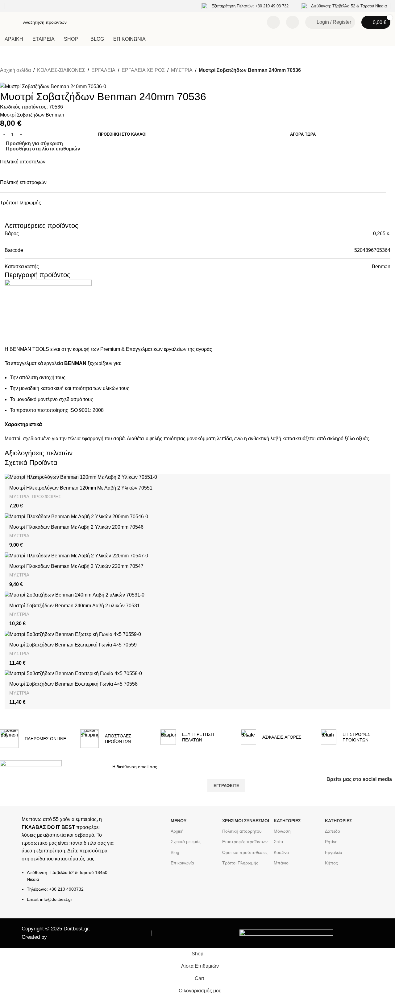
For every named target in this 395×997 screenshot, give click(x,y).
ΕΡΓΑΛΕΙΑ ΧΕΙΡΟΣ (143, 70)
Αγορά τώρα (303, 134)
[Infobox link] (245, 6)
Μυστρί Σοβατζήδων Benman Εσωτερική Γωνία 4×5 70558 (73, 684)
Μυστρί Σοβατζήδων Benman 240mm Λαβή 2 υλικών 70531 (74, 605)
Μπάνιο (281, 862)
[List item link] (68, 889)
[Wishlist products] (292, 22)
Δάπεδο (332, 831)
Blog (175, 852)
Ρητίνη (331, 841)
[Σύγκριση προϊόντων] (273, 22)
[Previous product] (3, 78)
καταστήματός (69, 858)
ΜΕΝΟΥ (178, 820)
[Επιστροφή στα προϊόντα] (11, 78)
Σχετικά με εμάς (186, 841)
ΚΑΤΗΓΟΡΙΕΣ (287, 820)
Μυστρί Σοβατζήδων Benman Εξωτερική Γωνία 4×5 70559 (73, 644)
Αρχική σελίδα (15, 70)
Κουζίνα (281, 852)
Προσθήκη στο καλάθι (122, 134)
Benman (381, 266)
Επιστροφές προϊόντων (245, 841)
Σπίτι (278, 841)
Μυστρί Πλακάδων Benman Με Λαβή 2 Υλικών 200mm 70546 (76, 527)
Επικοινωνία (182, 862)
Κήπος (331, 862)
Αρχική (177, 831)
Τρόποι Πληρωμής (240, 862)
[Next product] (18, 78)
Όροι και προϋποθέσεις (245, 852)
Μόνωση (282, 831)
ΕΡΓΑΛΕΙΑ (103, 70)
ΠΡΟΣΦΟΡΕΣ (46, 496)
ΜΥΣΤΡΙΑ (182, 70)
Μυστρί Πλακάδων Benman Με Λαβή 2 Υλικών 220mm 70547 (76, 566)
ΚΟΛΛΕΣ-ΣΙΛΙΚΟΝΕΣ (61, 70)
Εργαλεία (333, 852)
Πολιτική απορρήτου (242, 831)
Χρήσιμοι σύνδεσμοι (245, 820)
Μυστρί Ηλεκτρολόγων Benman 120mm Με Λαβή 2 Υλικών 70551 (80, 487)
